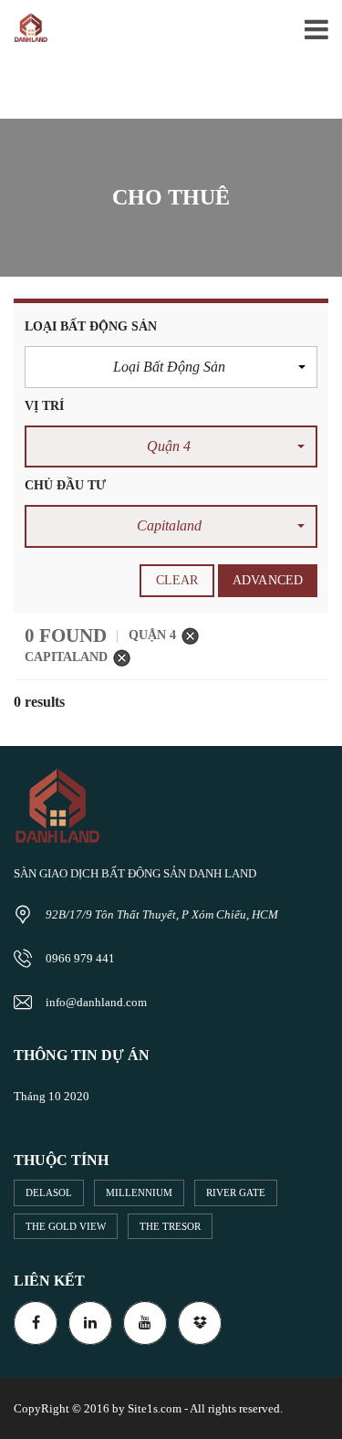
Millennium (139, 1192)
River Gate (235, 1192)
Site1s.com (154, 1408)
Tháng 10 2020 (51, 1096)
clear (177, 580)
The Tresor (170, 1226)
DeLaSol (49, 1192)
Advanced (268, 580)
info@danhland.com (96, 1002)
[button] (171, 367)
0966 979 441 (80, 958)
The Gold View (66, 1226)
